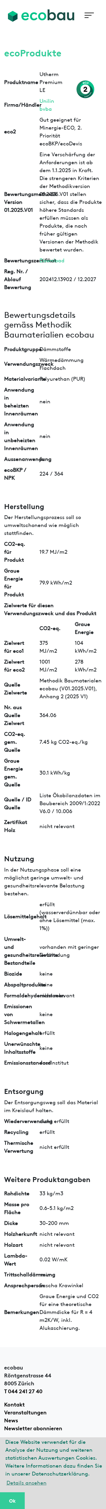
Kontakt (14, 1404)
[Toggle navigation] (89, 15)
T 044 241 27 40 (23, 1390)
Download (51, 259)
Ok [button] (12, 1500)
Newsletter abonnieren (33, 1427)
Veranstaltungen (25, 1412)
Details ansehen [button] (26, 1482)
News (11, 1420)
